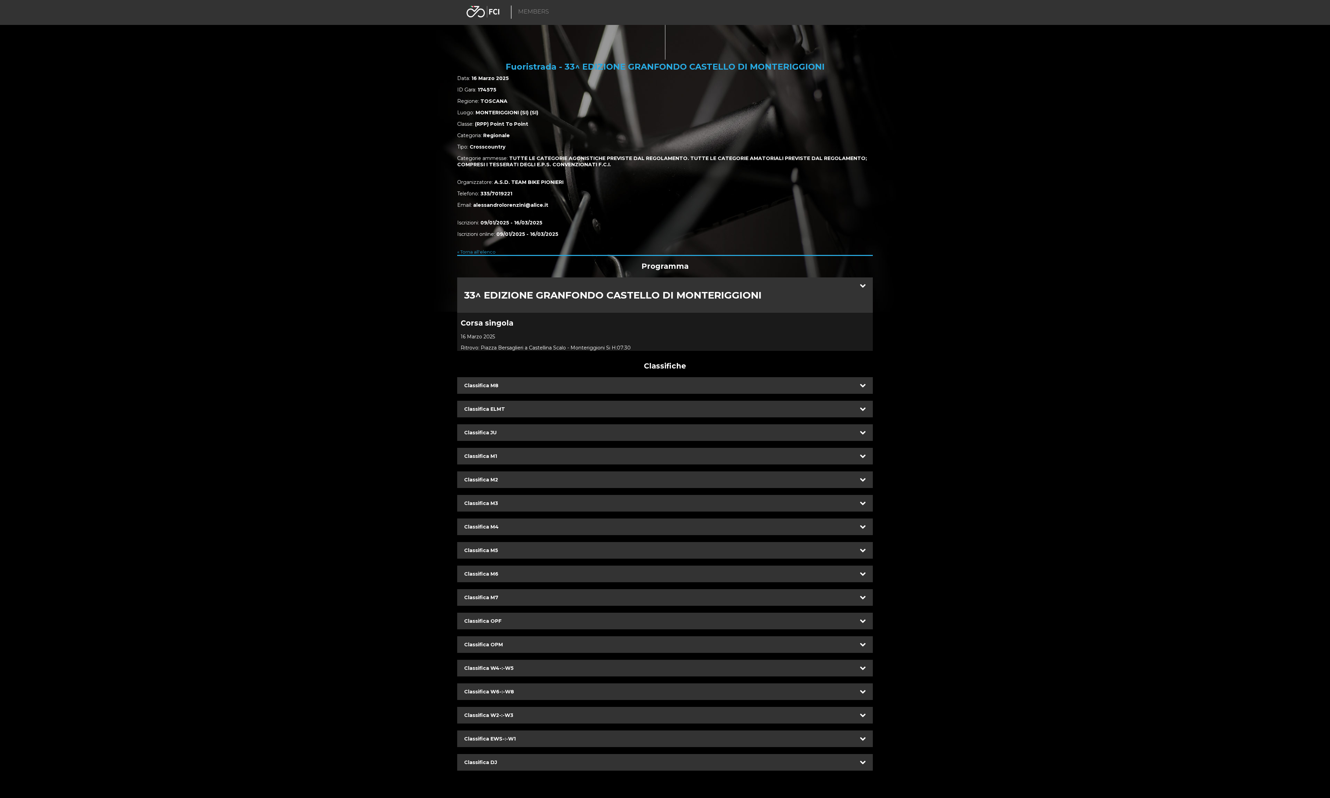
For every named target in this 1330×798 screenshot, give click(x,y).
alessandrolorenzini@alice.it (510, 205)
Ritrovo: (470, 348)
